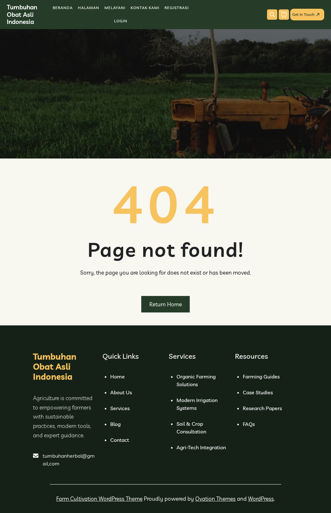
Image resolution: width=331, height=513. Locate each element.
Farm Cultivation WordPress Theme (99, 498)
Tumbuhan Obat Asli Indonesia (22, 14)
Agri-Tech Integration (201, 447)
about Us (121, 392)
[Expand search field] (272, 14)
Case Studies (258, 392)
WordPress (261, 498)
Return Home (165, 304)
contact (119, 440)
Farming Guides (261, 376)
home (117, 376)
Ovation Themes (215, 498)
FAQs (249, 424)
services (120, 408)
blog (115, 424)
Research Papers (262, 408)
